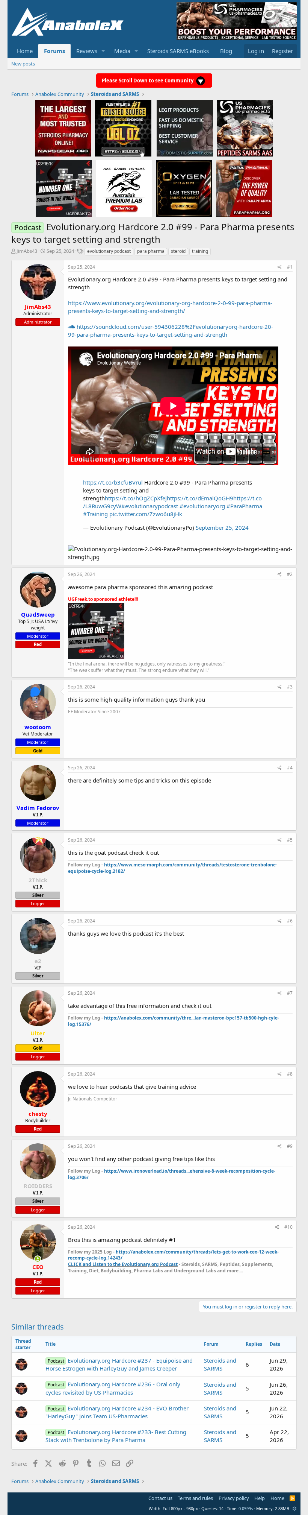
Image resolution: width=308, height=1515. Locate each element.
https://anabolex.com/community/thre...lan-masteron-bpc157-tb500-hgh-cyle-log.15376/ (173, 1021)
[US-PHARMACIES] (245, 128)
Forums (54, 51)
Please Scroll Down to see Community (148, 80)
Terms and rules (195, 1498)
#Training (95, 514)
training (200, 251)
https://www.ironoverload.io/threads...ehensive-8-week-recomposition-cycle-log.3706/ (171, 1174)
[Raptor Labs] (124, 188)
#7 (290, 993)
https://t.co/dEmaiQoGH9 (200, 498)
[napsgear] (63, 128)
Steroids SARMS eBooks (178, 51)
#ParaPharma (244, 506)
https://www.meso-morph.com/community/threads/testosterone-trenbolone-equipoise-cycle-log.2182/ (172, 868)
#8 (290, 1074)
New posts (23, 63)
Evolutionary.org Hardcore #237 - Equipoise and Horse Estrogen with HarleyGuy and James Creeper (118, 1364)
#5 (290, 840)
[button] (103, 51)
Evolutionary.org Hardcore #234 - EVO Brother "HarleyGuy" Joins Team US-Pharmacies (116, 1412)
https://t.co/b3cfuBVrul (113, 482)
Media (122, 51)
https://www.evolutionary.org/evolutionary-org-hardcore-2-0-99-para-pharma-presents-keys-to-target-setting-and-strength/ (170, 307)
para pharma (151, 251)
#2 (290, 574)
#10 (288, 1227)
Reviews (86, 51)
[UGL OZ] (123, 128)
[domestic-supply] (185, 128)
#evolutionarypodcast (149, 506)
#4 (290, 767)
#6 (290, 921)
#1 (290, 267)
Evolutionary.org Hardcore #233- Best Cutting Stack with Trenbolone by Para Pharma (115, 1436)
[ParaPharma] (244, 188)
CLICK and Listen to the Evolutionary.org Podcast (123, 1264)
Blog (226, 51)
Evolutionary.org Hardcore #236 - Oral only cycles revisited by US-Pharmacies (112, 1388)
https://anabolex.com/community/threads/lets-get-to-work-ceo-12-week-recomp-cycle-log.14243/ (173, 1255)
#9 (290, 1146)
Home (25, 51)
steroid (178, 251)
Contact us (160, 1498)
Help (259, 1498)
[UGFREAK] (64, 188)
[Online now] (37, 1259)
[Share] (279, 267)
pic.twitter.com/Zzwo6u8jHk (145, 514)
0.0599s (246, 1508)
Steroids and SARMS (220, 1364)
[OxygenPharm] (184, 188)
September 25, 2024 (222, 527)
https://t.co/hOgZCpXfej (136, 498)
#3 (290, 687)
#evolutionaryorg (202, 506)
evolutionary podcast (109, 251)
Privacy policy (234, 1498)
